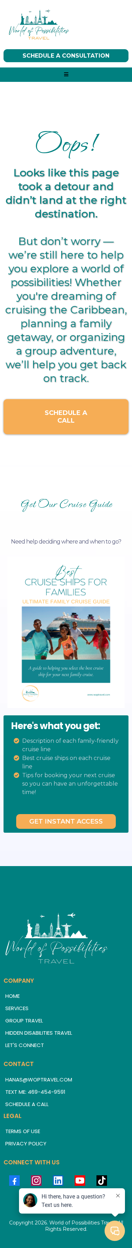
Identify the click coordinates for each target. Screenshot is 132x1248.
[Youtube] (80, 1180)
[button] (66, 74)
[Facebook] (14, 1180)
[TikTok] (102, 1180)
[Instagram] (36, 1180)
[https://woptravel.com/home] (66, 24)
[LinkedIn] (58, 1180)
